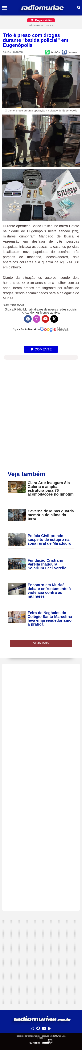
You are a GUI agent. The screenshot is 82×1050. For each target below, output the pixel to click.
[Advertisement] (41, 705)
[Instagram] (36, 319)
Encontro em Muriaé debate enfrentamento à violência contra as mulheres (49, 590)
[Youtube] (45, 319)
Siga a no (26, 329)
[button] (4, 8)
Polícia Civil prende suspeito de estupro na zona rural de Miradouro (49, 539)
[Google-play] (49, 1028)
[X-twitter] (54, 319)
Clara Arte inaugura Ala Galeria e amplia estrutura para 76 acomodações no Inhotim (51, 488)
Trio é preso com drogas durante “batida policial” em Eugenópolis (35, 40)
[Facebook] (28, 319)
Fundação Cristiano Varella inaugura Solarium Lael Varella (47, 564)
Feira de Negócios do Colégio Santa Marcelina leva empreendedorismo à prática (50, 618)
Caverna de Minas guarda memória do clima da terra (51, 515)
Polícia (50, 25)
